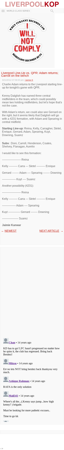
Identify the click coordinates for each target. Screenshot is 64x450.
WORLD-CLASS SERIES (18, 11)
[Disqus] (32, 291)
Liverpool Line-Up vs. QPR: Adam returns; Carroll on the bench (29, 74)
